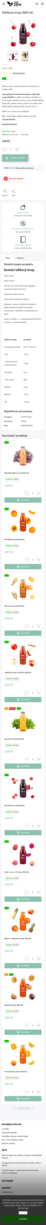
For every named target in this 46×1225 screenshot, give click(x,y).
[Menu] (3, 3)
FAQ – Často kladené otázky (12, 1140)
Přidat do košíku (17, 157)
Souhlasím (23, 1219)
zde (26, 1208)
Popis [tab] (7, 258)
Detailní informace (9, 124)
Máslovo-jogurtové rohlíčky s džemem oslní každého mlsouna (22, 1156)
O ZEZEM (5, 1129)
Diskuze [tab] (20, 258)
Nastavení (23, 1213)
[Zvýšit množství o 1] (17, 149)
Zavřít (40, 200)
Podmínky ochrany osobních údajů (15, 1136)
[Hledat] (37, 4)
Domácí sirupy (26, 417)
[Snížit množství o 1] (5, 149)
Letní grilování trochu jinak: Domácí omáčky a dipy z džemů (21, 1164)
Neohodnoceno (19, 73)
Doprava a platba (8, 1143)
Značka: (7, 68)
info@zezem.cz (8, 1192)
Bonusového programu (25, 168)
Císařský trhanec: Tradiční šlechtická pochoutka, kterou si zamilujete (20, 1171)
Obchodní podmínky (9, 1132)
